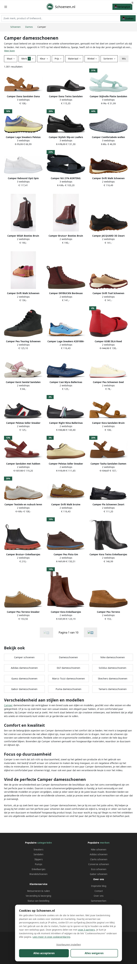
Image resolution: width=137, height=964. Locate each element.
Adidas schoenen (98, 854)
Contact (99, 890)
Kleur (43, 58)
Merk (25, 58)
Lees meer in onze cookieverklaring (51, 936)
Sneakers (38, 849)
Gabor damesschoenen (24, 689)
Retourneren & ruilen (38, 890)
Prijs (57, 58)
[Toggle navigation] (5, 6)
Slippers (38, 859)
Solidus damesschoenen (112, 667)
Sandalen (38, 854)
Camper (8, 705)
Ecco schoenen (98, 869)
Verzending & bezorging (38, 895)
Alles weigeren (94, 953)
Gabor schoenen (98, 874)
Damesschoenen (68, 657)
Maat (10, 58)
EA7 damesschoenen (68, 667)
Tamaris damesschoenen (113, 689)
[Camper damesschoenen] (90, 632)
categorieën (44, 842)
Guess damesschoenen (24, 678)
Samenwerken (98, 900)
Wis (124, 58)
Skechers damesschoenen (112, 678)
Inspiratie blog (98, 885)
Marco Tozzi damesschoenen (68, 678)
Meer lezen (9, 50)
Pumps (38, 864)
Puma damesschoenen (68, 689)
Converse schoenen (98, 864)
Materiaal (73, 58)
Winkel (91, 58)
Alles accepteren (44, 953)
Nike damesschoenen (112, 657)
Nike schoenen (98, 849)
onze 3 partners (86, 929)
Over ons (98, 895)
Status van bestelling (38, 900)
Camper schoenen (24, 657)
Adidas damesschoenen (24, 667)
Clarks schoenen (98, 859)
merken (104, 842)
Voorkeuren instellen (68, 944)
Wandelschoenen (38, 874)
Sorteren (108, 58)
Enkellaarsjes (38, 869)
